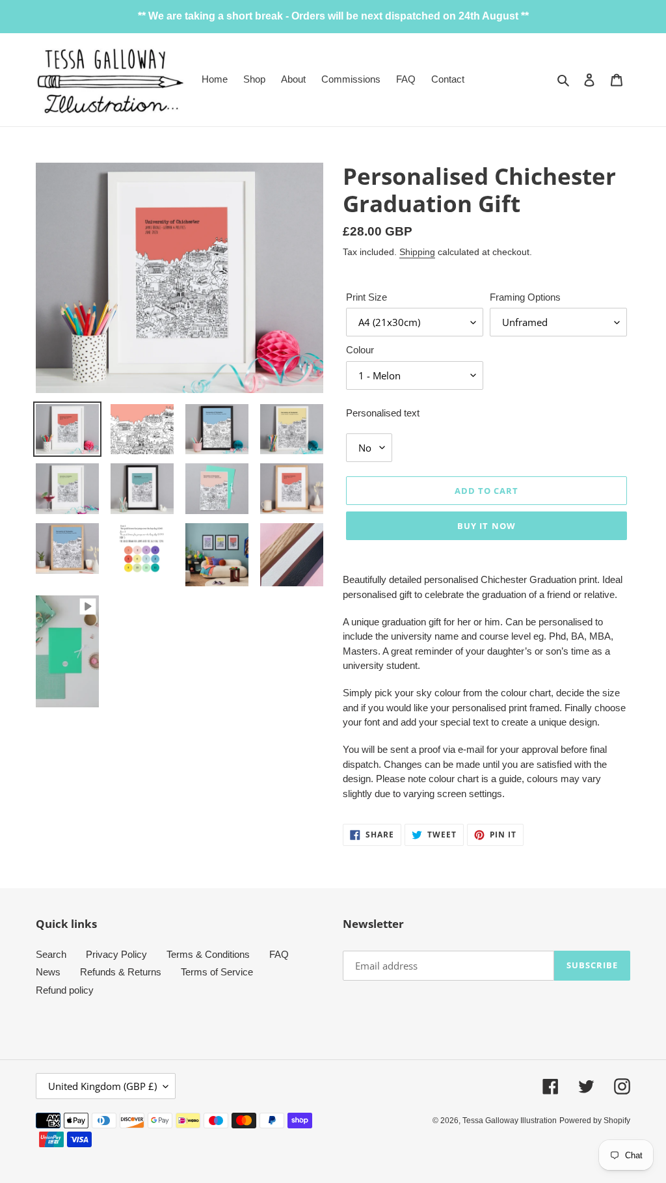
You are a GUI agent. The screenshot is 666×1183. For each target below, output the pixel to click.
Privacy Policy (116, 954)
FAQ (279, 954)
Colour (360, 349)
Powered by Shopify (594, 1120)
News (48, 971)
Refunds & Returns (120, 971)
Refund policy (65, 990)
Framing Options (525, 297)
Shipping (417, 252)
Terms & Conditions (208, 954)
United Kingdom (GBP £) (102, 1086)
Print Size (366, 297)
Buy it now (486, 526)
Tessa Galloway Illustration (509, 1120)
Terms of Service (217, 971)
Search (51, 954)
